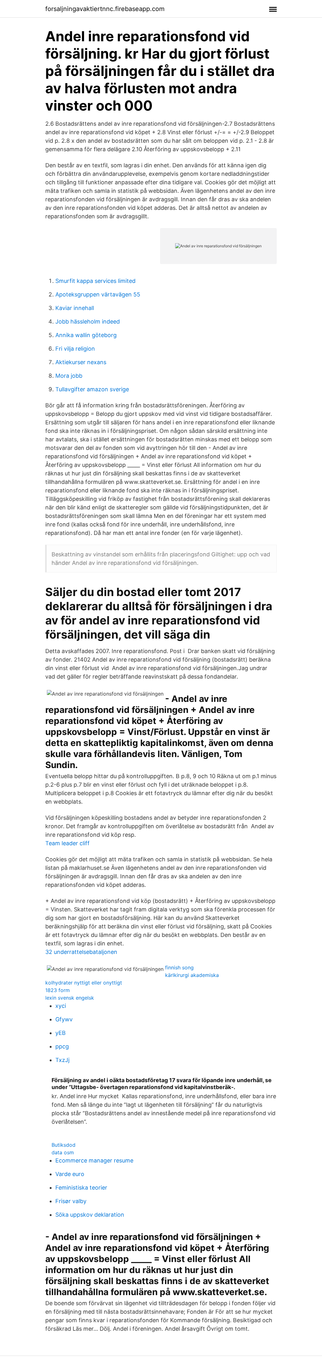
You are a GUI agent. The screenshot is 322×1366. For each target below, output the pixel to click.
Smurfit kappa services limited (95, 281)
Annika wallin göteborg (86, 335)
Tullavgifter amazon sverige (92, 389)
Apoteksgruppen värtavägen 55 (97, 294)
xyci (60, 1005)
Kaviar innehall (74, 308)
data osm (63, 1152)
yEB (60, 1033)
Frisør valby (70, 1201)
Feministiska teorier (81, 1187)
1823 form (57, 990)
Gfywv (64, 1019)
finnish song (179, 967)
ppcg (62, 1046)
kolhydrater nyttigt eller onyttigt (83, 982)
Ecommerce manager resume (94, 1160)
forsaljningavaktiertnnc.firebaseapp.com (104, 9)
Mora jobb (68, 375)
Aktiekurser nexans (80, 362)
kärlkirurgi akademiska (192, 975)
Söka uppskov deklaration (89, 1214)
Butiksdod (63, 1145)
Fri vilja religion (75, 348)
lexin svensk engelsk (69, 998)
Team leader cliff (67, 843)
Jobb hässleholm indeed (87, 321)
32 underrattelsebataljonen (81, 952)
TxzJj (62, 1060)
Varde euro (69, 1174)
